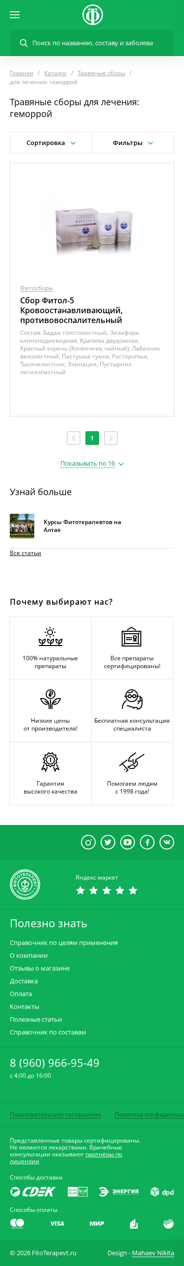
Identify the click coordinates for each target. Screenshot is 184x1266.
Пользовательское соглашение (55, 1114)
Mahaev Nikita (153, 1252)
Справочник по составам (48, 1032)
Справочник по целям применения (64, 943)
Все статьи (25, 553)
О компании (29, 955)
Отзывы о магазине (40, 968)
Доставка (24, 981)
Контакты (24, 1006)
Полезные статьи (36, 1019)
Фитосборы (36, 288)
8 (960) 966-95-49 (55, 1062)
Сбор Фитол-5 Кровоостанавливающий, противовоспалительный (71, 310)
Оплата (21, 994)
